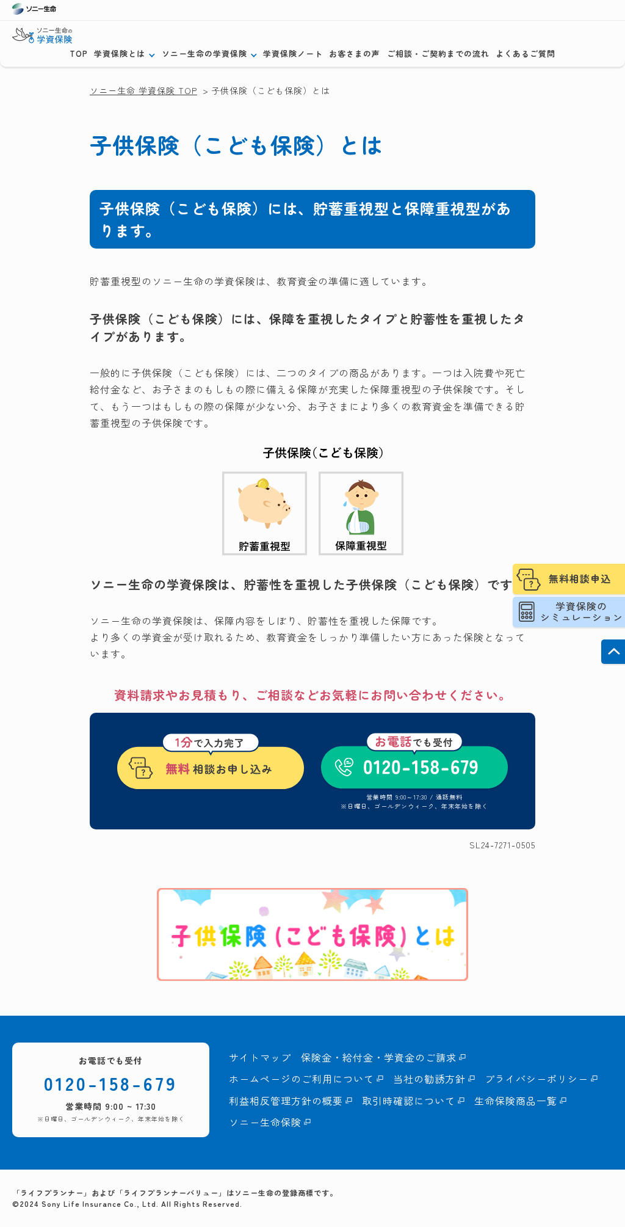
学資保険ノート (293, 53)
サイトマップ (260, 1057)
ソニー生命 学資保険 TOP (143, 90)
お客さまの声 (354, 53)
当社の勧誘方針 (429, 1078)
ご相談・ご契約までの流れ (438, 53)
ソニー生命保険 (265, 1122)
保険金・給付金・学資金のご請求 (379, 1057)
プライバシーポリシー (536, 1078)
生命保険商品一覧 (515, 1100)
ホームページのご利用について (301, 1078)
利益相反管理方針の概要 (286, 1100)
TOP (79, 53)
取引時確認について (408, 1100)
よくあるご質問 (525, 53)
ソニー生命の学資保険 (204, 53)
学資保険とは (119, 53)
